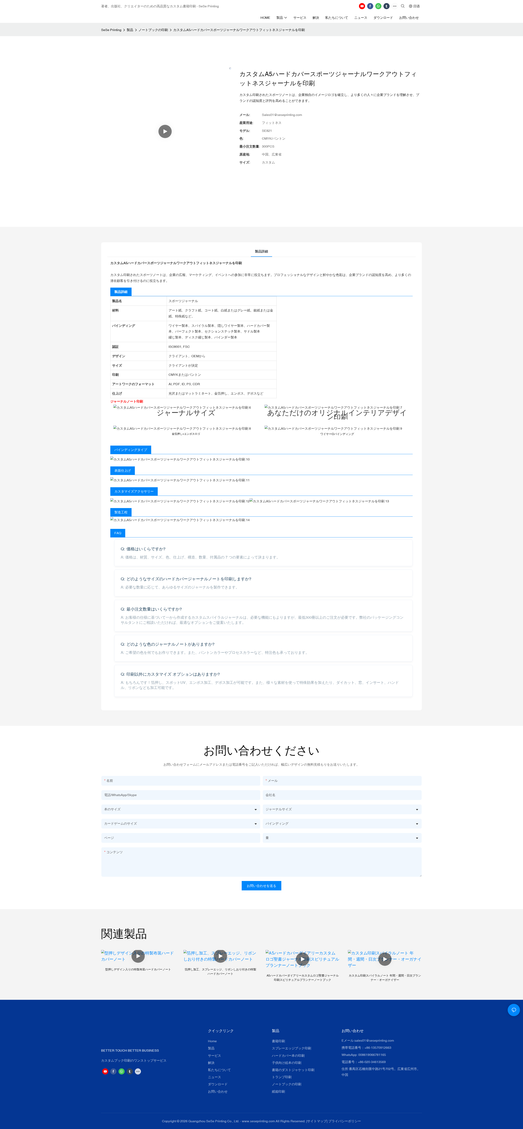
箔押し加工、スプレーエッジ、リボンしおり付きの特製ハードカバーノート (220, 971)
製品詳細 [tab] (261, 251)
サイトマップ (317, 1121)
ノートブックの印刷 (153, 30)
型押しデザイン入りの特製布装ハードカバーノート (138, 969)
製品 (130, 30)
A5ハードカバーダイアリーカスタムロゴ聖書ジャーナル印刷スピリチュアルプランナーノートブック (303, 977)
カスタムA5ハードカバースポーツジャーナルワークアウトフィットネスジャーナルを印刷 (239, 30)
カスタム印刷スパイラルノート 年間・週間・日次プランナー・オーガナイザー (385, 977)
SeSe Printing (111, 30)
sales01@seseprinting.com (374, 1040)
